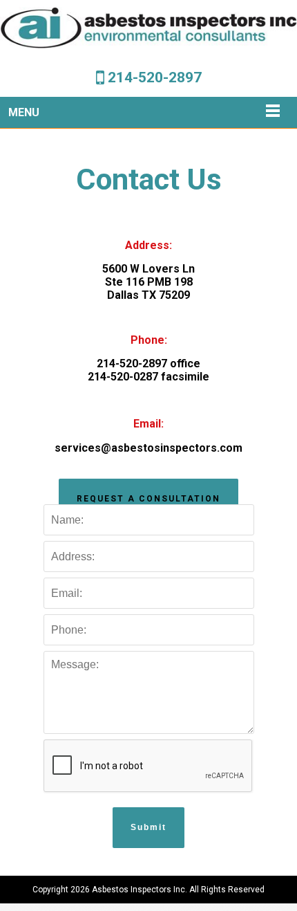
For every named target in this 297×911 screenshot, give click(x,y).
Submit (148, 827)
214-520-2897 (155, 77)
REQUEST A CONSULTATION (148, 499)
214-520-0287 (123, 376)
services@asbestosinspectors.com (148, 447)
